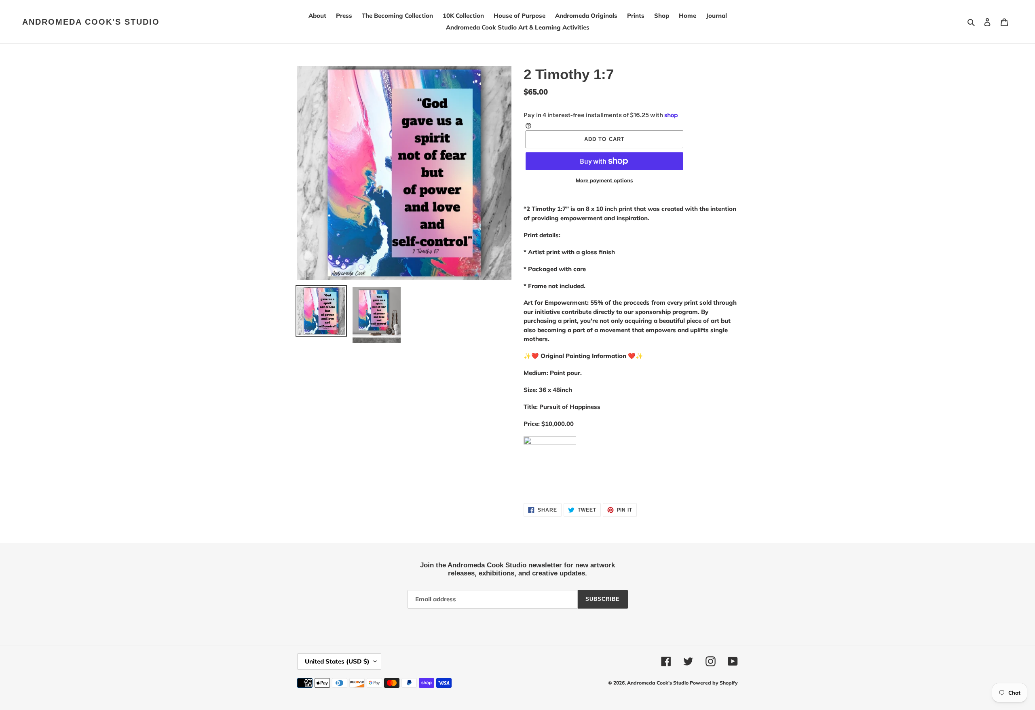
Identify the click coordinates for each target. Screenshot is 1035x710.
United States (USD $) (337, 661)
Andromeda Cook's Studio (91, 21)
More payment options (604, 180)
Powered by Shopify (714, 683)
